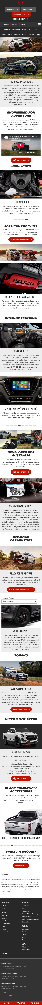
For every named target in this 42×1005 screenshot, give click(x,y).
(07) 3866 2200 (10, 968)
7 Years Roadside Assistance (30, 919)
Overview (7, 29)
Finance (4, 929)
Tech (30, 29)
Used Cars (5, 921)
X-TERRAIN (17, 34)
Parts (23, 908)
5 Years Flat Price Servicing (30, 914)
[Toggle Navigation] (39, 24)
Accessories (25, 911)
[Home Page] (21, 3)
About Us (25, 932)
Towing (4, 34)
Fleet (3, 926)
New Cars (5, 915)
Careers (24, 934)
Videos (24, 937)
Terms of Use (26, 949)
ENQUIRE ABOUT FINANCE (20, 14)
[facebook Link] (3, 953)
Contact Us (25, 929)
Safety (36, 29)
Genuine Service (26, 922)
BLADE (38, 34)
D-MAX (4, 905)
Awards (24, 940)
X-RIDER (24, 34)
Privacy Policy (26, 947)
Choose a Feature (7, 598)
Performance (16, 29)
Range (10, 34)
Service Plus (25, 905)
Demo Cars (5, 918)
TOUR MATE (31, 34)
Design (24, 29)
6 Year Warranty (26, 916)
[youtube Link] (6, 953)
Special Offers (6, 923)
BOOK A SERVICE (11, 9)
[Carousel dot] (15, 219)
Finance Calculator (7, 932)
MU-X (3, 908)
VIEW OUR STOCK (27, 9)
